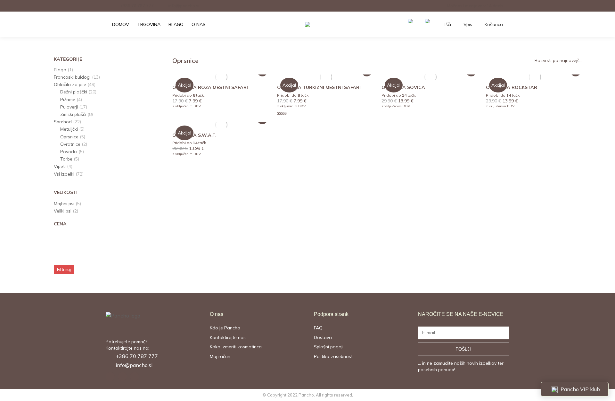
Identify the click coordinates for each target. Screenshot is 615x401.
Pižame (67, 99)
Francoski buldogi (72, 77)
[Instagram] (134, 376)
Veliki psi (62, 211)
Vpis (467, 24)
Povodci (68, 151)
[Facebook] (110, 376)
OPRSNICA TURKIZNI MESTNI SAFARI (319, 87)
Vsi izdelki (64, 174)
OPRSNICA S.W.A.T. (194, 135)
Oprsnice (69, 137)
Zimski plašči (73, 114)
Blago (60, 70)
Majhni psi (64, 203)
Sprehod (63, 122)
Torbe (66, 159)
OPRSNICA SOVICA (403, 87)
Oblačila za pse (70, 84)
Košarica (494, 24)
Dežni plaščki (73, 92)
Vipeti (60, 166)
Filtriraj (64, 269)
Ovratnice (70, 144)
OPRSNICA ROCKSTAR (511, 87)
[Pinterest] (122, 376)
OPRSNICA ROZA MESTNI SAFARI (210, 87)
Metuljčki (69, 129)
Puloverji (69, 107)
